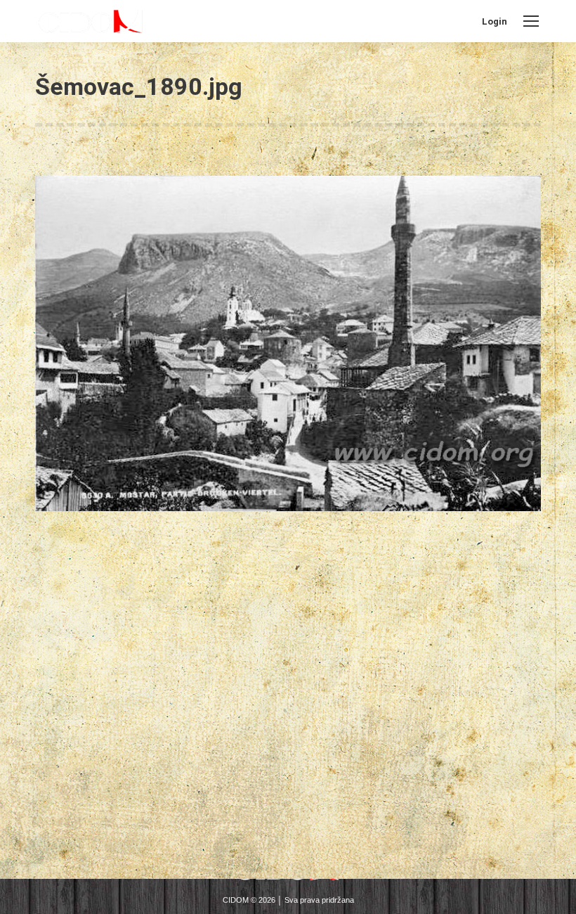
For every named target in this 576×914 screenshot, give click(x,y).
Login (494, 21)
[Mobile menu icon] (531, 21)
